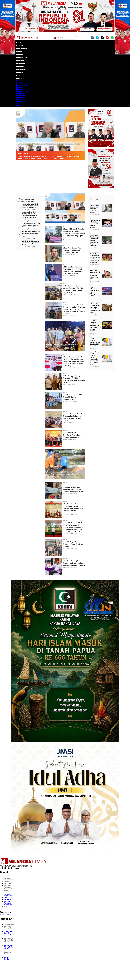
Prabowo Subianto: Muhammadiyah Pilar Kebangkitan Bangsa (95, 291)
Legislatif (20, 60)
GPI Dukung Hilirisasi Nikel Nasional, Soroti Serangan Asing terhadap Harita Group (31, 234)
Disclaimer (7, 952)
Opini (18, 75)
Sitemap (7, 942)
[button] (75, 38)
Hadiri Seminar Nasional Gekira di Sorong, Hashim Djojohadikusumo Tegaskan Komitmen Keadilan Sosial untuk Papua (73, 361)
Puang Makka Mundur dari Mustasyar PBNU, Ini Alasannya (94, 208)
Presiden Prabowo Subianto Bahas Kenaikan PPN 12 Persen (95, 342)
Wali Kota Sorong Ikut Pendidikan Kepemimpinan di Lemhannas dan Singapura (74, 563)
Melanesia (20, 54)
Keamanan (20, 66)
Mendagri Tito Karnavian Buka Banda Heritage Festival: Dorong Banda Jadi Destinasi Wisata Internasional (74, 508)
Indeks (19, 78)
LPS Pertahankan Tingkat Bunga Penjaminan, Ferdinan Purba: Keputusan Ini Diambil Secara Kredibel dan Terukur (74, 309)
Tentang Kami (9, 924)
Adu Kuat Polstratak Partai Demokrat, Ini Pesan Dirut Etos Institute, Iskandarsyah (95, 326)
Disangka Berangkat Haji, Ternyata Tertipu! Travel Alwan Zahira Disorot (30, 205)
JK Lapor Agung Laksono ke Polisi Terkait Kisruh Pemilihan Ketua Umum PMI (95, 258)
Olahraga (7, 885)
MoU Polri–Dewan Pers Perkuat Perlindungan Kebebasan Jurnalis (66, 157)
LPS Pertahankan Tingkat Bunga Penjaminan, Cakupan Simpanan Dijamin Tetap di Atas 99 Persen (49, 146)
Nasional (19, 45)
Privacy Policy (9, 940)
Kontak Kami (8, 938)
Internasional (21, 48)
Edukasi (19, 72)
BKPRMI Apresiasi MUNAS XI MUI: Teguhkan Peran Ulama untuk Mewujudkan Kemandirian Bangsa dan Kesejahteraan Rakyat (73, 527)
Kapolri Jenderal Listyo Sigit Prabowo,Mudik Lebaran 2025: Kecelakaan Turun (31, 225)
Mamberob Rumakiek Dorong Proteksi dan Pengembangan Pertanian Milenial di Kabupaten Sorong (30, 215)
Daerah (19, 51)
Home (18, 42)
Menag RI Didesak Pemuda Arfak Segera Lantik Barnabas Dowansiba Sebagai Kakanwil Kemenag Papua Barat (32, 158)
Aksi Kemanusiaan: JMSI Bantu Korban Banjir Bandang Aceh (72, 397)
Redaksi (7, 954)
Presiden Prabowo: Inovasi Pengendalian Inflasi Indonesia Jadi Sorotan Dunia (95, 359)
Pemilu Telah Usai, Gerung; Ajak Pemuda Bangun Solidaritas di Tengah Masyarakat (94, 240)
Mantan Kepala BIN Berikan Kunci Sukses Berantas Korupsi (95, 223)
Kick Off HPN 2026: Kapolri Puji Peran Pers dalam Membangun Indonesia (74, 435)
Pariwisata (20, 69)
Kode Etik (7, 926)
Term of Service (9, 928)
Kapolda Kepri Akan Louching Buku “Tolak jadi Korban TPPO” (73, 544)
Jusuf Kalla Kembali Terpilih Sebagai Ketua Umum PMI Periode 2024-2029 (95, 275)
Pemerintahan (21, 57)
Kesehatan (20, 63)
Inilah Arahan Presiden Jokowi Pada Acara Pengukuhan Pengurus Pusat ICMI (95, 308)
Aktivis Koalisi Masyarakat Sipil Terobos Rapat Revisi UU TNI (30, 242)
